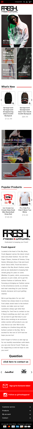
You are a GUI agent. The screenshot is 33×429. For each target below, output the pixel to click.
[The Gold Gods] (23, 370)
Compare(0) (18, 2)
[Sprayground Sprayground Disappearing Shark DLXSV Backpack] (8, 98)
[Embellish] (9, 370)
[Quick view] (13, 103)
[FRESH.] (12, 9)
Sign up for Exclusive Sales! (19, 386)
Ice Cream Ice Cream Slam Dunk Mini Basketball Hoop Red (8, 211)
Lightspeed (28, 424)
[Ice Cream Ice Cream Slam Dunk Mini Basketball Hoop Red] (8, 199)
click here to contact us (15, 361)
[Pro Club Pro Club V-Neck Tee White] (25, 199)
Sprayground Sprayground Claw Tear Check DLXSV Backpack (24, 111)
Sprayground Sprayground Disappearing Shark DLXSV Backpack (8, 112)
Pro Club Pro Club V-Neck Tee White (24, 210)
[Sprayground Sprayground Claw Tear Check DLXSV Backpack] (25, 98)
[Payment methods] (5, 426)
